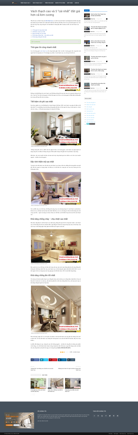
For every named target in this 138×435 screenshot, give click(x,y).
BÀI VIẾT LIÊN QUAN (35, 375)
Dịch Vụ (32, 388)
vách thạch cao (44, 51)
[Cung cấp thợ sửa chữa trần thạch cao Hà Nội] (87, 85)
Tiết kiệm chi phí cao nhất (38, 31)
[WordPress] (113, 415)
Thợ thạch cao (87, 31)
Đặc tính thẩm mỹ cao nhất (39, 33)
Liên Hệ (77, 3)
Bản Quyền (116, 433)
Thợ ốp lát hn (89, 111)
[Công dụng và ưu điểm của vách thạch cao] (73, 383)
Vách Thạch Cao (37, 3)
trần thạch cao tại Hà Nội (52, 415)
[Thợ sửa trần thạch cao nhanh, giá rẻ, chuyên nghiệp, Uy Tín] (87, 28)
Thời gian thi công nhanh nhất (39, 30)
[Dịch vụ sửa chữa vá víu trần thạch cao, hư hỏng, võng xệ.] (87, 42)
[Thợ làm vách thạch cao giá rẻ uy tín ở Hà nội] (87, 58)
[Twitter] (109, 415)
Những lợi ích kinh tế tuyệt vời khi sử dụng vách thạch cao (69, 369)
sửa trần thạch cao (90, 122)
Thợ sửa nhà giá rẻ (90, 102)
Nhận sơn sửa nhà (90, 104)
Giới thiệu (70, 3)
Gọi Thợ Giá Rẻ (90, 119)
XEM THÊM (44, 375)
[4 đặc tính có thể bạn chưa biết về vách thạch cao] (55, 383)
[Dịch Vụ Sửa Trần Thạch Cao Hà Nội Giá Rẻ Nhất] (87, 15)
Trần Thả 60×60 (49, 3)
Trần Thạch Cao (25, 3)
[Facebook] (94, 415)
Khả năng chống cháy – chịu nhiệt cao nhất (42, 35)
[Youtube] (117, 415)
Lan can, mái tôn (90, 117)
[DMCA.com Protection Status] (90, 124)
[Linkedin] (102, 415)
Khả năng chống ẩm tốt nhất (39, 37)
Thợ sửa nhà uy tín (90, 113)
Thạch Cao (93, 18)
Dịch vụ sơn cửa (90, 109)
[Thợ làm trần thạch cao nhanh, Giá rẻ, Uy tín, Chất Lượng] (87, 70)
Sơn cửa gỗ (89, 106)
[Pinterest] (106, 415)
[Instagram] (98, 415)
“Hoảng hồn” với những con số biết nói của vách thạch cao (42, 369)
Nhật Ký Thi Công (60, 3)
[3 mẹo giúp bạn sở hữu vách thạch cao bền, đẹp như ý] (38, 383)
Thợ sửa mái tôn (90, 115)
